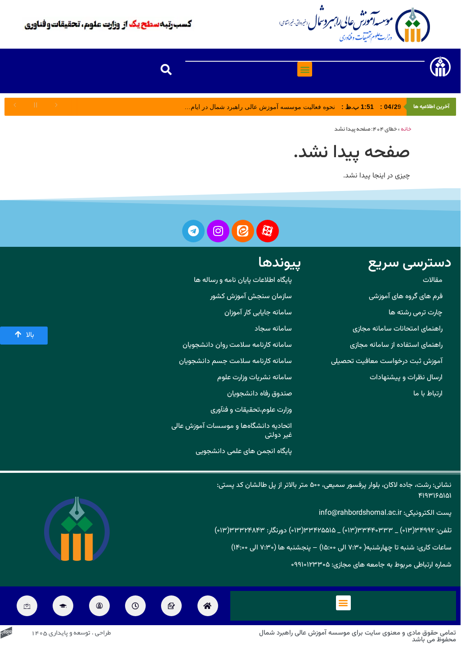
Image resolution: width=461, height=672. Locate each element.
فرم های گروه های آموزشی (406, 296)
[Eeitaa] (243, 231)
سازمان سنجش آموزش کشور (251, 296)
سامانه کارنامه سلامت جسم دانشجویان (235, 361)
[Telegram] (193, 231)
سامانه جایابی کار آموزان (258, 312)
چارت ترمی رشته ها (416, 312)
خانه (406, 129)
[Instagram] (218, 231)
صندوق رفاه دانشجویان (259, 394)
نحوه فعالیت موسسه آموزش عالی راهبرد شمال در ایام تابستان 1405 (277, 106)
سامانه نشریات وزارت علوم (254, 377)
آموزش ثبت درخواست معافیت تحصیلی (387, 361)
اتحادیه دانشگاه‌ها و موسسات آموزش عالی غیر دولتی (231, 431)
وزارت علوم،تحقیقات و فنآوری (251, 410)
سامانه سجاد (273, 329)
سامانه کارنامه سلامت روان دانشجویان (237, 345)
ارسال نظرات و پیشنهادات (406, 377)
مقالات (433, 280)
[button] (304, 69)
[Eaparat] (267, 231)
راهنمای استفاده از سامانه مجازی (396, 345)
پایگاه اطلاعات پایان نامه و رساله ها (243, 280)
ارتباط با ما (428, 394)
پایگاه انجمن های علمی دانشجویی (244, 451)
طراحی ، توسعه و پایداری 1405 (71, 633)
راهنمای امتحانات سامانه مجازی (398, 329)
